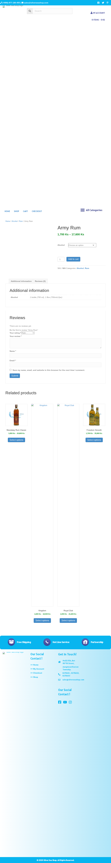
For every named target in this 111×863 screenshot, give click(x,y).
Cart (25, 211)
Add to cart (73, 259)
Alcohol (14, 221)
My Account (98, 12)
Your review (16, 336)
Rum (21, 221)
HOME (7, 211)
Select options (16, 440)
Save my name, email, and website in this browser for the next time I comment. (49, 370)
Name (13, 351)
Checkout (37, 211)
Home (7, 221)
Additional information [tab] (21, 281)
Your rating (15, 333)
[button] (83, 210)
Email (13, 360)
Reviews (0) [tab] (40, 281)
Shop (16, 211)
